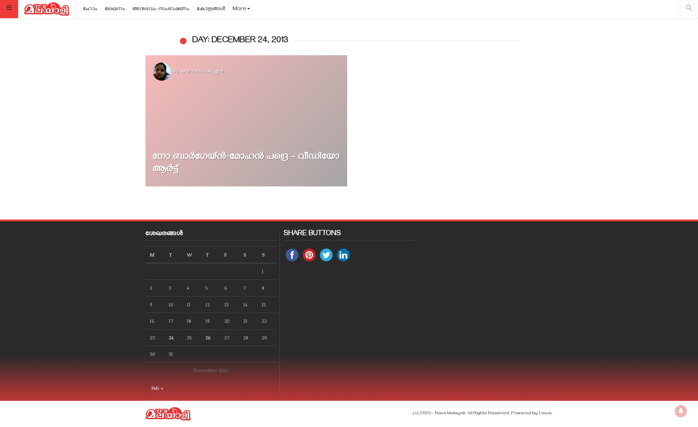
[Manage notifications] (681, 411)
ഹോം (90, 9)
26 (208, 337)
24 (171, 337)
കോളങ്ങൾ (211, 9)
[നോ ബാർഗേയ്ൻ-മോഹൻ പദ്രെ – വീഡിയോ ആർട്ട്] (246, 120)
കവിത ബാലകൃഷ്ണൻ (201, 71)
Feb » (157, 387)
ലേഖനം (115, 9)
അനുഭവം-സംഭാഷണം (160, 9)
